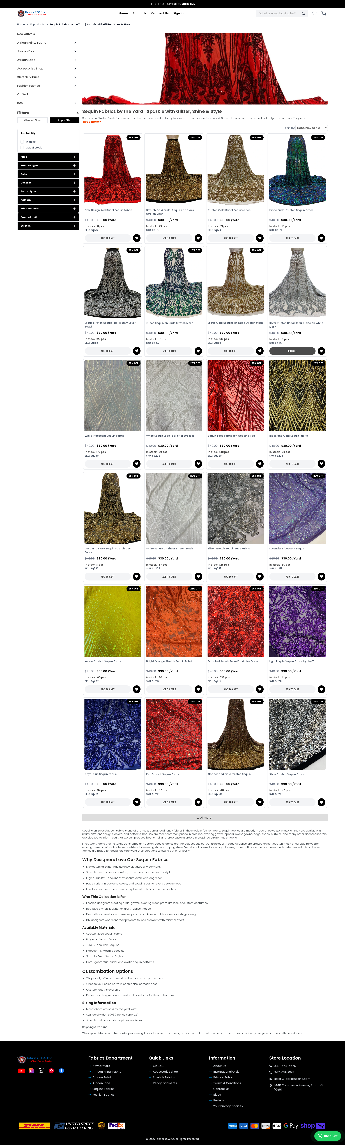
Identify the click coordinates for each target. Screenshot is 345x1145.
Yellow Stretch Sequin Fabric (103, 661)
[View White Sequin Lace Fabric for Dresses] (174, 396)
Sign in (178, 13)
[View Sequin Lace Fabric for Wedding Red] (235, 396)
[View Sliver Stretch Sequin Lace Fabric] (235, 508)
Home (123, 13)
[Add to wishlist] (137, 238)
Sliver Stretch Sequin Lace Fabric (229, 548)
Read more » (92, 122)
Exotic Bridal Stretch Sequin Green (291, 210)
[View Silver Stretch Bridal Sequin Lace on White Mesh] (297, 283)
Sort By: (290, 128)
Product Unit (28, 217)
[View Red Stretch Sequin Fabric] (174, 734)
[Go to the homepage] (32, 13)
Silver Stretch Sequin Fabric (287, 774)
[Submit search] (303, 13)
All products (37, 24)
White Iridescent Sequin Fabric (104, 436)
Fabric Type (28, 191)
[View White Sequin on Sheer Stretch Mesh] (174, 508)
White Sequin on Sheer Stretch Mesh (169, 548)
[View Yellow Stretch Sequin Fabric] (112, 621)
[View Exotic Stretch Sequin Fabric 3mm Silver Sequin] (112, 283)
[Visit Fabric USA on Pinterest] (51, 1071)
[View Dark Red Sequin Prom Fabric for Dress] (235, 621)
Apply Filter (64, 120)
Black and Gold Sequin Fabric (288, 436)
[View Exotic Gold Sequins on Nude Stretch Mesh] (235, 283)
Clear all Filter (32, 120)
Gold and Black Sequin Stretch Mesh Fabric (108, 550)
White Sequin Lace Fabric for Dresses (170, 436)
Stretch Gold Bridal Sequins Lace (229, 210)
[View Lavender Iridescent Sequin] (297, 508)
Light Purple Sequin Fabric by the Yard (293, 661)
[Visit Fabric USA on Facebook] (61, 1071)
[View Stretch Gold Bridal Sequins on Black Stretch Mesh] (174, 170)
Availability (27, 133)
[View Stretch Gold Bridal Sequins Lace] (235, 170)
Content (25, 182)
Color (23, 174)
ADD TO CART (108, 238)
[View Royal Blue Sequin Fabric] (112, 734)
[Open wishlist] (314, 13)
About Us (139, 13)
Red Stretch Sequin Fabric (163, 774)
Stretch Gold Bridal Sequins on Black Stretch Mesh (170, 212)
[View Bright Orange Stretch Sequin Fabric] (174, 621)
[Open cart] (324, 13)
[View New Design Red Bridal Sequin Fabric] (112, 170)
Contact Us (160, 13)
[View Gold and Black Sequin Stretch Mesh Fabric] (112, 508)
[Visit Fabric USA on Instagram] (31, 1071)
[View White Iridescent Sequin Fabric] (112, 396)
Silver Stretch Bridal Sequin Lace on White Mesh (296, 325)
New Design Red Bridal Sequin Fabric (108, 210)
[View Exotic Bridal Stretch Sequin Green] (297, 170)
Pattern (25, 200)
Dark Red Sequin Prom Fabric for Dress (233, 661)
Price (23, 157)
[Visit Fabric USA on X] (41, 1071)
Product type (29, 165)
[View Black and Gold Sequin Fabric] (297, 396)
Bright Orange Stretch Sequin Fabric (169, 661)
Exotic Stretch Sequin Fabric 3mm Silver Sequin (110, 324)
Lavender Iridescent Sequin (287, 548)
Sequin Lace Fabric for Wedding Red (231, 436)
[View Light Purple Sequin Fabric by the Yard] (297, 621)
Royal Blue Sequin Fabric (101, 774)
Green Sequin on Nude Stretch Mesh (169, 323)
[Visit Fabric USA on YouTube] (21, 1071)
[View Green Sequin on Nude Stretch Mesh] (174, 283)
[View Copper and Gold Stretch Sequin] (235, 734)
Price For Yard (29, 208)
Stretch (25, 225)
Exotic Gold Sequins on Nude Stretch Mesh (235, 323)
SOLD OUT (293, 351)
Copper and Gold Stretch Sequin (229, 774)
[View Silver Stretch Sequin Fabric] (297, 734)
